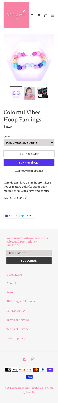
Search (10, 292)
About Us (12, 283)
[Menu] (52, 15)
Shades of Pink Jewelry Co (28, 387)
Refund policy (15, 338)
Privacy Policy (16, 310)
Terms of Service (17, 320)
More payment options (29, 170)
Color (7, 136)
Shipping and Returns (20, 301)
